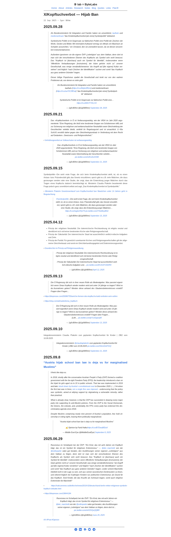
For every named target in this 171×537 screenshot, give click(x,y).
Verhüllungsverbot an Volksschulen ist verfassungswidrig (68, 140)
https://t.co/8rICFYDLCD (87, 103)
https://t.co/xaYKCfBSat (66, 91)
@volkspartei (56, 451)
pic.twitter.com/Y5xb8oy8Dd (96, 211)
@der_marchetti (108, 448)
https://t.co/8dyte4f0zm (82, 88)
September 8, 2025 (103, 432)
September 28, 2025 (98, 108)
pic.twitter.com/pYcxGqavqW (90, 318)
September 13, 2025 (98, 323)
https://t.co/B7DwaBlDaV (97, 428)
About (61, 8)
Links (108, 8)
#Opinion (55, 520)
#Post (48, 520)
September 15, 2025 (98, 216)
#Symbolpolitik (62, 199)
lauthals (115, 33)
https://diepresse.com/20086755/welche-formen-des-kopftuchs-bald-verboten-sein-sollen (81, 296)
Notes (87, 8)
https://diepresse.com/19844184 (58, 493)
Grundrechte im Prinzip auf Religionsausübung (64, 248)
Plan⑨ (115, 8)
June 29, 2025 (99, 515)
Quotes (101, 8)
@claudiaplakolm (82, 343)
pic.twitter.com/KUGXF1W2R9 (98, 265)
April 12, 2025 (98, 270)
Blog (94, 8)
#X (45, 520)
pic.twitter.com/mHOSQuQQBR (87, 510)
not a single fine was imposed (85, 389)
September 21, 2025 (98, 162)
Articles (69, 8)
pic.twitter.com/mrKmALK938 (87, 157)
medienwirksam (57, 36)
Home (54, 8)
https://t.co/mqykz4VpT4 (75, 211)
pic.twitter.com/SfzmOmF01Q (99, 346)
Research (78, 8)
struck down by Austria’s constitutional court (77, 386)
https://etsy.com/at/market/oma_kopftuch (61, 301)
